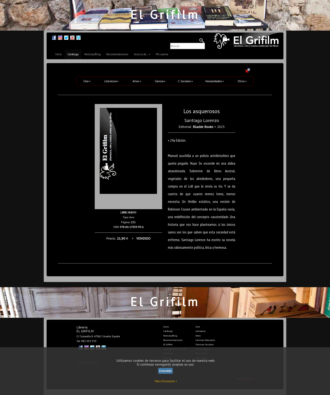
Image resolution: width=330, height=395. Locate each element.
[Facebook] (54, 37)
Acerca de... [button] (141, 54)
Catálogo (73, 54)
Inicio (58, 54)
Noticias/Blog (92, 54)
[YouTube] (72, 37)
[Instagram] (60, 37)
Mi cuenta (162, 54)
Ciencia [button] (159, 81)
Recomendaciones (117, 54)
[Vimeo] (78, 37)
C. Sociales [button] (184, 81)
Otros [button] (241, 81)
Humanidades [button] (213, 81)
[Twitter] (66, 37)
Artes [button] (136, 81)
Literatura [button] (110, 81)
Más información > (166, 381)
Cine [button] (86, 81)
